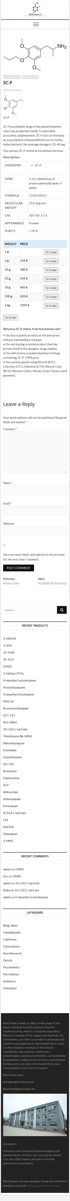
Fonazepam (10, 806)
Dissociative (11, 946)
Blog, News (10, 925)
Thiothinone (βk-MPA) (17, 736)
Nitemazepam (12, 799)
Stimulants (10, 988)
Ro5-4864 (10, 722)
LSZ (5, 820)
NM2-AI (8, 701)
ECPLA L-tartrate (14, 813)
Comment (10, 429)
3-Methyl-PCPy (13, 673)
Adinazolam (10, 792)
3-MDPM (9, 638)
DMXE (7, 666)
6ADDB (8, 827)
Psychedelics (30, 76)
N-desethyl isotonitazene (19, 680)
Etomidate (10, 750)
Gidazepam (10, 834)
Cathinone (10, 939)
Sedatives (9, 981)
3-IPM (7, 645)
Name (7, 483)
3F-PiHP (9, 652)
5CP (6, 785)
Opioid (7, 960)
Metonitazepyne (13, 743)
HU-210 (8, 764)
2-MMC (8, 841)
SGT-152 (9, 715)
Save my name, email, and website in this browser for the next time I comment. (34, 557)
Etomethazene (12, 757)
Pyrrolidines (11, 974)
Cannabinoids (12, 932)
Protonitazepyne (14, 687)
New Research (12, 76)
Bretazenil (10, 771)
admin (7, 869)
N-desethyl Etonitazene (18, 694)
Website (8, 523)
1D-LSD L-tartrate (15, 729)
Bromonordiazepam (15, 708)
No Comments (13, 90)
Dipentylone (11, 778)
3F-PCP (8, 659)
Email (7, 503)
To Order (51, 252)
